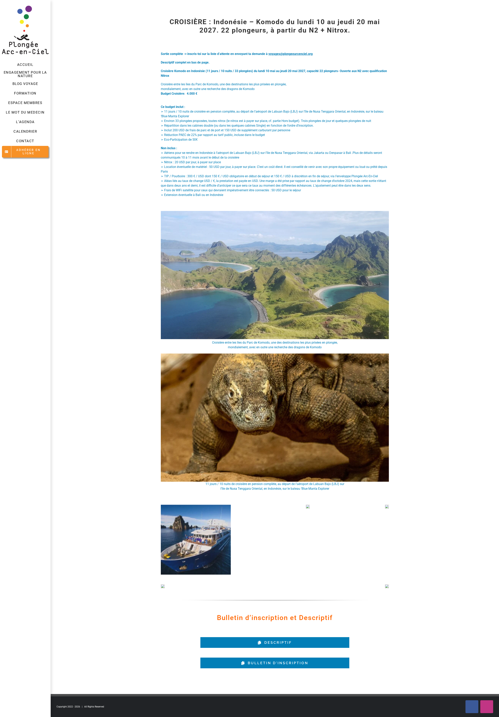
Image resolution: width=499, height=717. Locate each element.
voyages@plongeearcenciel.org (290, 54)
